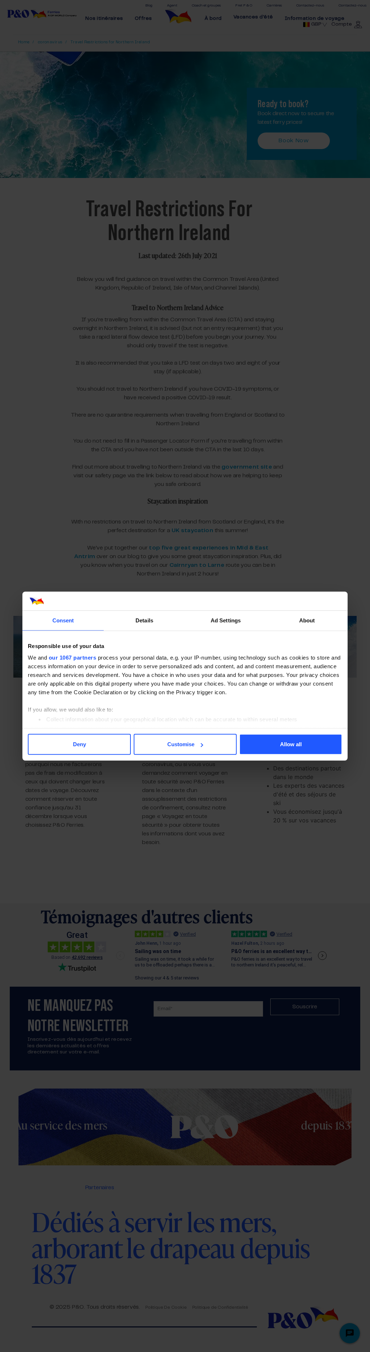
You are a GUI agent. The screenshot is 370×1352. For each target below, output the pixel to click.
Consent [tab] (63, 620)
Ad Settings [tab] (226, 620)
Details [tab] (144, 620)
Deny (79, 744)
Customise (180, 744)
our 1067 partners (72, 657)
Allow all (291, 744)
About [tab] (307, 620)
